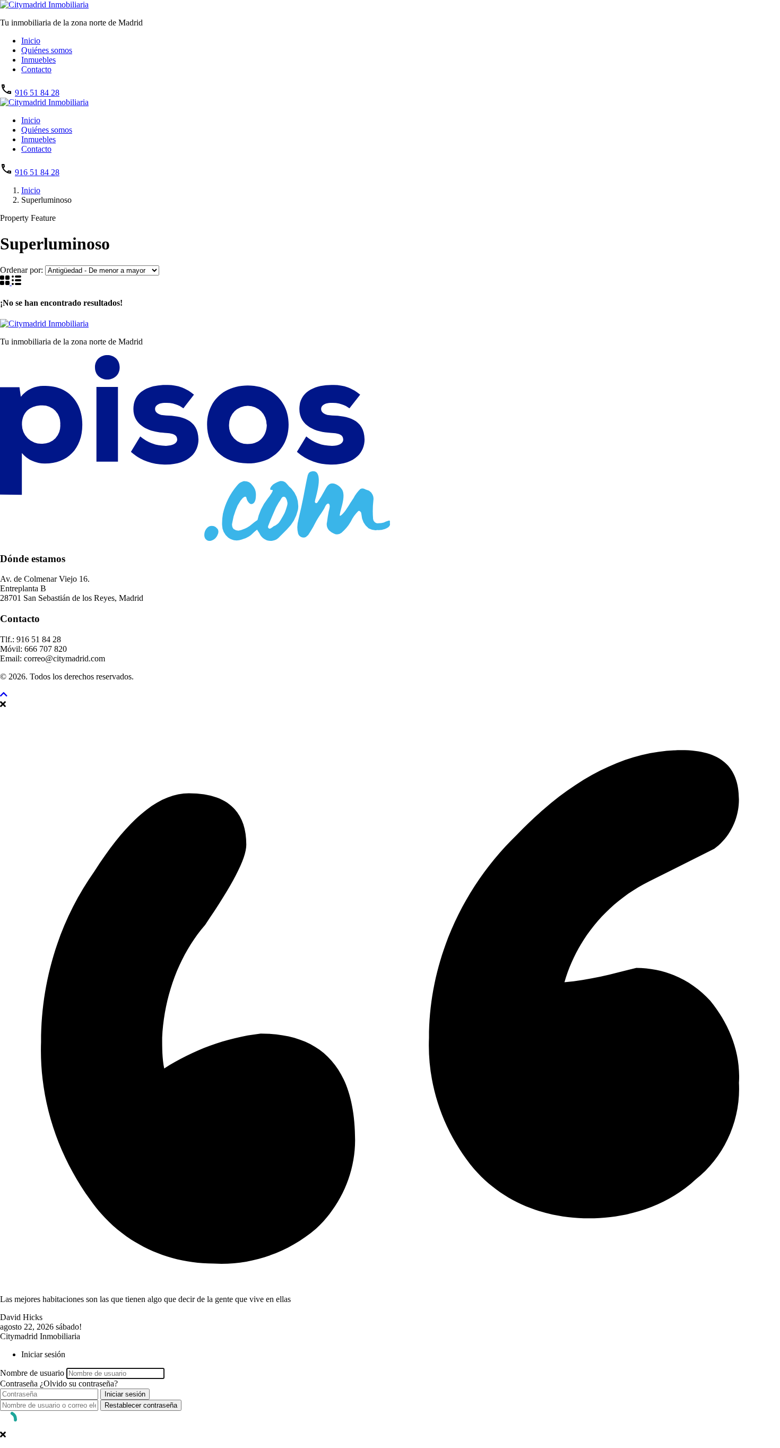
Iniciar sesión (125, 1394)
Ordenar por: (21, 269)
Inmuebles (38, 59)
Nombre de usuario (32, 1372)
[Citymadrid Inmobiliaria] (44, 4)
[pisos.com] (195, 537)
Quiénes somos (46, 50)
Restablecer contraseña (141, 1405)
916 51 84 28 (37, 92)
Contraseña (19, 1383)
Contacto (36, 69)
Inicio (30, 40)
